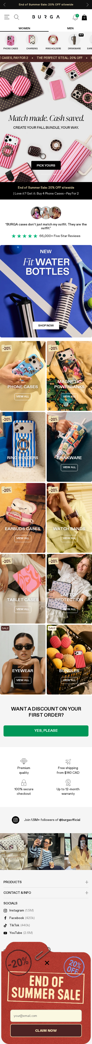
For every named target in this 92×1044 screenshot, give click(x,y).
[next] (87, 4)
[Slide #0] (33, 174)
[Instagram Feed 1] (46, 851)
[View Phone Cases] (10, 39)
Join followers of (52, 820)
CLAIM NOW (46, 1030)
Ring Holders (53, 49)
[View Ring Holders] (53, 39)
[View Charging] (32, 39)
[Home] (46, 17)
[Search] (17, 17)
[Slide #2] (58, 174)
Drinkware (74, 49)
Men (70, 28)
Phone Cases (10, 49)
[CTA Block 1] (46, 291)
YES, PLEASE (46, 731)
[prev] (4, 4)
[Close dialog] (47, 963)
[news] (75, 17)
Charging (32, 49)
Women (24, 28)
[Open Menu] (7, 17)
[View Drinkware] (74, 39)
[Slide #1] (46, 174)
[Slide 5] (46, 122)
